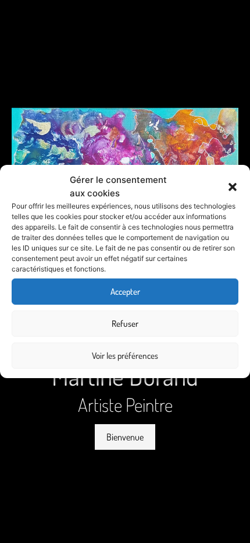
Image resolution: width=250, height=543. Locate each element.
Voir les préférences (125, 355)
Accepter (125, 291)
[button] (232, 187)
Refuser (125, 323)
